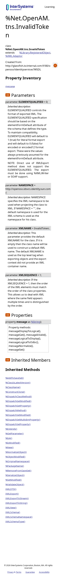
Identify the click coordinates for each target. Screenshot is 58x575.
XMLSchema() (12, 512)
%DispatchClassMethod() (18, 396)
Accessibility (44, 572)
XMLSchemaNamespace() (18, 516)
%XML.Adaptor (14, 56)
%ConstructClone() (15, 391)
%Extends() (11, 428)
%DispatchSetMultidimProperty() (22, 419)
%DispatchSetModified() (18, 414)
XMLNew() (11, 507)
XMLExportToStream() (17, 498)
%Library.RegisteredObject (34, 52)
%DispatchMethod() (15, 410)
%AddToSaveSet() (14, 377)
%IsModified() (12, 442)
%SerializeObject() (15, 475)
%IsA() (8, 438)
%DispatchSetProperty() (18, 424)
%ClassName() (13, 387)
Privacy (10, 572)
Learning (50, 7)
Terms (18, 572)
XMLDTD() (10, 489)
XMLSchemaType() (15, 521)
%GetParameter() (14, 433)
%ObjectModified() (15, 456)
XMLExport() (12, 493)
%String (35, 322)
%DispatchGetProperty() (18, 405)
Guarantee (30, 572)
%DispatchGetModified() (18, 401)
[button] (7, 95)
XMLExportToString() (16, 502)
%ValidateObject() (14, 484)
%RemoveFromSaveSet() (18, 470)
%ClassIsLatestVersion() (17, 382)
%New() (9, 447)
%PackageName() (14, 465)
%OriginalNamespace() (17, 461)
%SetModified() (13, 479)
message (10, 86)
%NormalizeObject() (16, 452)
